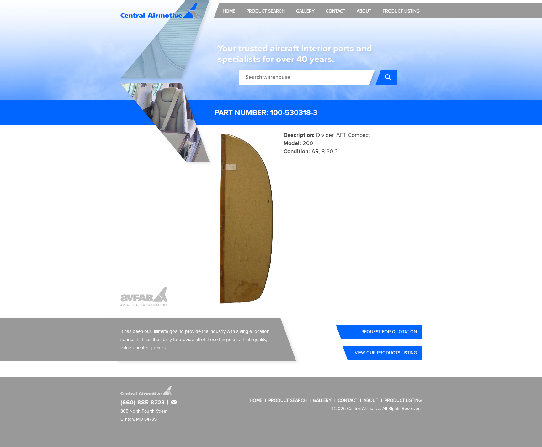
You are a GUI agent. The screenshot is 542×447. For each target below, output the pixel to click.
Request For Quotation (389, 332)
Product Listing (401, 11)
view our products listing (386, 353)
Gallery (305, 11)
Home (229, 11)
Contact (335, 11)
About (364, 11)
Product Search (266, 11)
